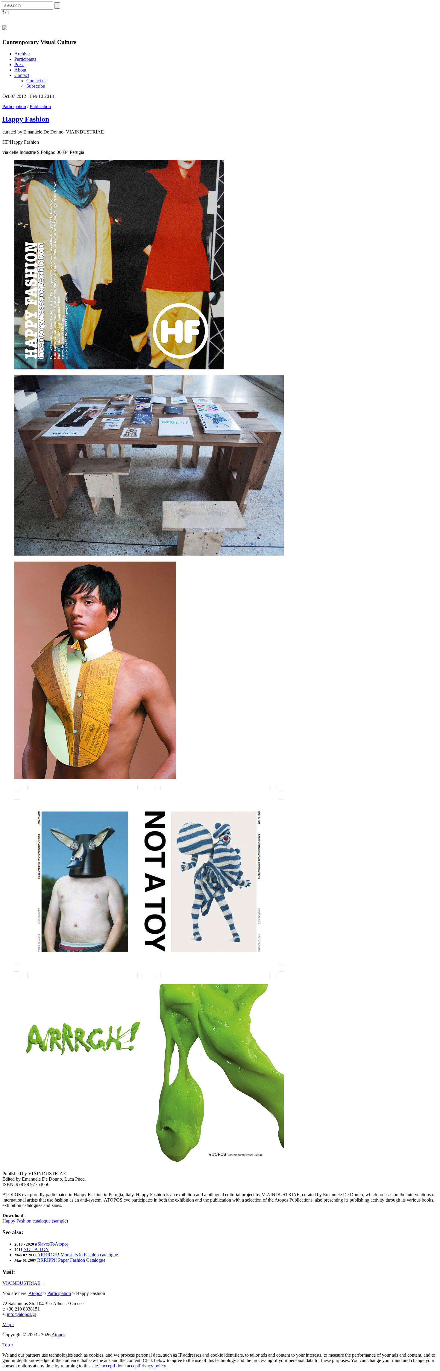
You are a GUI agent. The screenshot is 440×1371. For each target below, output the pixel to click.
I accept (106, 1365)
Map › (8, 1324)
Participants (25, 59)
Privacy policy (152, 1365)
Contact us (36, 80)
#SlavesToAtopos (52, 1243)
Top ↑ (7, 1344)
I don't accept (126, 1365)
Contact (21, 75)
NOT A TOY (36, 1249)
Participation (14, 106)
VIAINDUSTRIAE (21, 1283)
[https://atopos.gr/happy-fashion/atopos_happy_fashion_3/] (95, 777)
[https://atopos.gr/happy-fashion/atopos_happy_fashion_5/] (149, 1163)
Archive (22, 53)
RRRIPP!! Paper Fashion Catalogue (71, 1260)
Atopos (35, 1293)
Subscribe (35, 86)
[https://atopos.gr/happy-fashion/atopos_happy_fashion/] (119, 367)
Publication (40, 106)
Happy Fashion (25, 119)
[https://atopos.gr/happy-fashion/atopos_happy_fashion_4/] (149, 976)
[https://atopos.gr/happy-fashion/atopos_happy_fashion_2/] (149, 553)
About (20, 69)
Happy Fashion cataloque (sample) (35, 1220)
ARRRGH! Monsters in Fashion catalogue (77, 1254)
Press (19, 64)
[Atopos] (4, 27)
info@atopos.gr (21, 1314)
